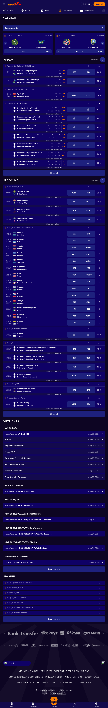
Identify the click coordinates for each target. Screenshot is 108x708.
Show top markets (52, 77)
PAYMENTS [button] (46, 671)
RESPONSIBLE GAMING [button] (28, 682)
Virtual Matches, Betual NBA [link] (17, 103)
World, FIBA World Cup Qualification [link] (20, 228)
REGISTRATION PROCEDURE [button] (57, 682)
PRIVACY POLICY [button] (54, 677)
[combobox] (17, 663)
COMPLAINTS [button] (31, 671)
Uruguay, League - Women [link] (16, 398)
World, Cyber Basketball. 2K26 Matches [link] (21, 66)
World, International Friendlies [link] (17, 329)
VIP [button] (20, 671)
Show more (53, 569)
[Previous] (5, 43)
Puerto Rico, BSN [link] (13, 384)
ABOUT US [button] (70, 677)
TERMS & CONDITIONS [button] (77, 671)
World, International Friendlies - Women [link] (21, 89)
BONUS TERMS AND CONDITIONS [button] (26, 677)
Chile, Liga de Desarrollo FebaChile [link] (19, 583)
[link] (14, 4)
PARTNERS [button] (86, 682)
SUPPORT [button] (59, 671)
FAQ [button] (76, 682)
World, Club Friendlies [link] (15, 343)
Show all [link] (94, 60)
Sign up (99, 4)
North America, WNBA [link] (15, 187)
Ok (54, 699)
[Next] (102, 43)
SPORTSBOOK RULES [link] (88, 677)
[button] (54, 66)
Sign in (86, 4)
